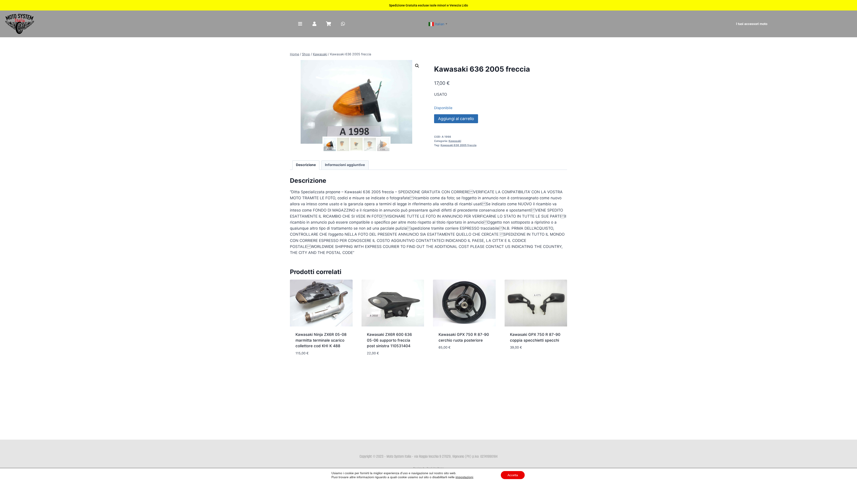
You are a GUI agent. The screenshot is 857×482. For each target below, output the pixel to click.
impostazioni (464, 477)
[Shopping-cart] (329, 24)
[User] (314, 24)
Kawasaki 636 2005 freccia (458, 145)
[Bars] (300, 24)
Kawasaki (455, 141)
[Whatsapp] (343, 24)
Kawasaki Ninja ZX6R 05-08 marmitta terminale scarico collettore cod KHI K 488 (321, 340)
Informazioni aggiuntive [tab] (345, 165)
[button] (417, 66)
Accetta (513, 475)
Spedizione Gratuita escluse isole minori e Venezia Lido (428, 5)
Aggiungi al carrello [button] (458, 361)
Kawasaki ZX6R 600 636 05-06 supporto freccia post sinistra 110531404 (389, 340)
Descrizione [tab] (306, 165)
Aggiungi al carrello (456, 118)
